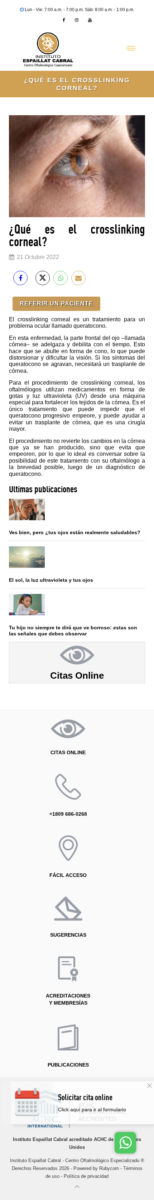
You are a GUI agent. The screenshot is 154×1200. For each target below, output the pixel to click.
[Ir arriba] (77, 1186)
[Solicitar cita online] (103, 1110)
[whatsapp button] (125, 1142)
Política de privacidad (86, 1176)
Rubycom (109, 1168)
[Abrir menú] (131, 48)
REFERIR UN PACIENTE (56, 304)
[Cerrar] (149, 1085)
